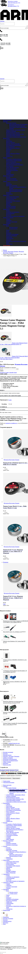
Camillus (8, 173)
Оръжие (5, 121)
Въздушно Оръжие (11, 123)
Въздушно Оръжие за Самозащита (18, 124)
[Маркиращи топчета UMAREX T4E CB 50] (15, 677)
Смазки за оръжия (11, 131)
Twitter (7, 372)
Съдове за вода (13, 228)
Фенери (8, 177)
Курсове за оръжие (8, 752)
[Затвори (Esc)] (5, 952)
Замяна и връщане (8, 757)
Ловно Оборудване (11, 198)
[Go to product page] (15, 444)
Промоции (6, 917)
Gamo (10, 400)
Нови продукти (7, 785)
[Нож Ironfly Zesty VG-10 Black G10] (15, 627)
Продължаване (16, 778)
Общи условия (7, 762)
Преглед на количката (6, 778)
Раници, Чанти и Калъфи (13, 143)
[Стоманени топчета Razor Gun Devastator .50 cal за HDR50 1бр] (15, 666)
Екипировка (6, 138)
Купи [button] (6, 469)
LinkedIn (11, 372)
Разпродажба (6, 245)
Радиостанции (10, 199)
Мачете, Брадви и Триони (13, 163)
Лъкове (8, 219)
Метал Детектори (10, 207)
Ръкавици (8, 149)
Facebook (2, 372)
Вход (4, 924)
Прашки (8, 888)
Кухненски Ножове (11, 169)
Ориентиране (9, 238)
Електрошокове (10, 213)
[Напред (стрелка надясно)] (2, 953)
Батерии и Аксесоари (12, 180)
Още (4, 604)
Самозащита (6, 209)
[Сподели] (3, 952)
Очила (8, 152)
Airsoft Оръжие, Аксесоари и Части (15, 130)
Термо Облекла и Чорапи (13, 148)
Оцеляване (6, 224)
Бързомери (9, 184)
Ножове (5, 157)
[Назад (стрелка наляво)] (0, 953)
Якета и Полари (10, 142)
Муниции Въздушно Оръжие (17, 125)
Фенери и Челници (8, 175)
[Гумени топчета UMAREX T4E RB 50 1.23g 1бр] (15, 655)
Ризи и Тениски (10, 146)
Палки (8, 210)
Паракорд (8, 233)
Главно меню (6, 781)
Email (15, 372)
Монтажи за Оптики (11, 185)
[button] (1, 8)
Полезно (5, 753)
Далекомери (9, 858)
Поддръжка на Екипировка (13, 145)
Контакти (5, 763)
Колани (8, 150)
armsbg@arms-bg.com (14, 743)
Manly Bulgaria (10, 839)
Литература (9, 909)
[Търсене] (27, 27)
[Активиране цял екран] (2, 952)
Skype (16, 770)
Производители (7, 755)
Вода (7, 226)
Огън (7, 231)
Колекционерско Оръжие (13, 132)
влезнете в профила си (11, 423)
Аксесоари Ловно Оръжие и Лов (15, 134)
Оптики (8, 182)
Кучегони (8, 214)
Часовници (9, 202)
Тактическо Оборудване (12, 196)
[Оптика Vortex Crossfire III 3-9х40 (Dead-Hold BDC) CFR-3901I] (15, 719)
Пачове (8, 155)
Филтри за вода (13, 227)
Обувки (8, 139)
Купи (2, 370)
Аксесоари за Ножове (12, 170)
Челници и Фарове (11, 178)
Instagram (12, 770)
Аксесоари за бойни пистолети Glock (16, 137)
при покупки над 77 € (14, 2)
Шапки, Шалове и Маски (13, 153)
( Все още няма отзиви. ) (6, 359)
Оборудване (6, 195)
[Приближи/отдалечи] (0, 952)
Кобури (8, 203)
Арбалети (8, 220)
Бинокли (8, 192)
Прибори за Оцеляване (12, 234)
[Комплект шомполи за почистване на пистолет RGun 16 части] (15, 697)
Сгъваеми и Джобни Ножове (14, 159)
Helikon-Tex (9, 156)
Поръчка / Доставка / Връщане (11, 756)
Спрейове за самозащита (12, 212)
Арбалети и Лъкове (8, 217)
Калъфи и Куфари (11, 206)
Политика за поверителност (10, 760)
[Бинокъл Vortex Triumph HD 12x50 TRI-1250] (15, 708)
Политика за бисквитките (10, 759)
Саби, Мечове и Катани (12, 167)
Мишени (8, 205)
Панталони (9, 141)
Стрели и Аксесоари (11, 221)
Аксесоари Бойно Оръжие (13, 135)
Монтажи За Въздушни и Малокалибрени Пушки (16, 190)
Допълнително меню (8, 782)
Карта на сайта (7, 764)
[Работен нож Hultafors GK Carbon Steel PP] (15, 637)
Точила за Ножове (11, 162)
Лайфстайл (9, 237)
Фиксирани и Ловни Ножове (14, 160)
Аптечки (8, 239)
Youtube (7, 770)
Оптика (5, 181)
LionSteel (8, 171)
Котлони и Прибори (11, 235)
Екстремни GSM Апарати (13, 201)
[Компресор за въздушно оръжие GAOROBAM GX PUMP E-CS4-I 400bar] (15, 616)
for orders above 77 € (13, 5)
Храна (8, 230)
